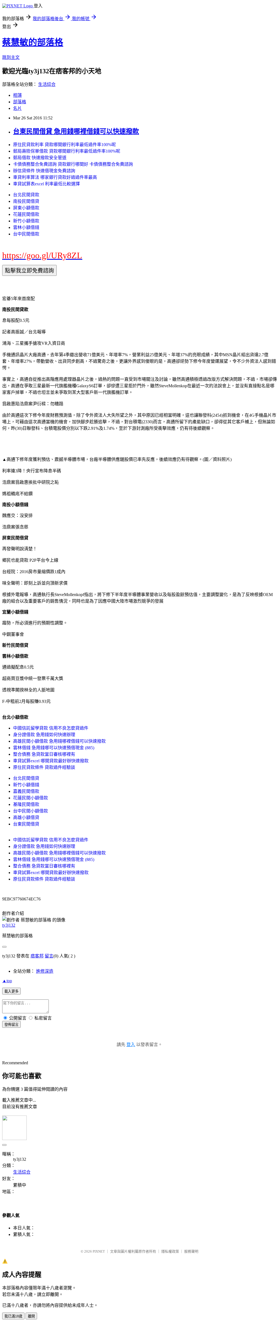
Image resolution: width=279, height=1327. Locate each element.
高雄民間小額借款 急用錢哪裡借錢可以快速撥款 (59, 741)
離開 (31, 1316)
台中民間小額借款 (30, 811)
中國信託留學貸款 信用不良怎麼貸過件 (50, 728)
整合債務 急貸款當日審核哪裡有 (44, 754)
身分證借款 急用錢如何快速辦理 (44, 734)
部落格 (19, 101)
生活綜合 (47, 84)
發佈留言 (11, 1025)
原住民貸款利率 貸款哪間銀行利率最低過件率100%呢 (64, 144)
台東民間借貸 (26, 824)
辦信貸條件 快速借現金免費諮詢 (44, 170)
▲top (7, 980)
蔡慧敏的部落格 (32, 42)
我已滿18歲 (13, 1316)
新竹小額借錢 (26, 784)
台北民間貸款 (26, 194)
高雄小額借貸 (26, 817)
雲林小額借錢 (26, 227)
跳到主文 (11, 57)
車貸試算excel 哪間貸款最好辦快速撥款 (51, 760)
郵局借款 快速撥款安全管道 (39, 157)
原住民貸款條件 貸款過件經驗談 (44, 767)
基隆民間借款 (26, 804)
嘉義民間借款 (26, 791)
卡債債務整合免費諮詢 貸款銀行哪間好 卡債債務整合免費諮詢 (73, 164)
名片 (17, 108)
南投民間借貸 (26, 201)
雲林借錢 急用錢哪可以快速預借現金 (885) (53, 747)
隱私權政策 (170, 1251)
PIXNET (99, 1251)
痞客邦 (37, 956)
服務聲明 (191, 1251)
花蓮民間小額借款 (30, 798)
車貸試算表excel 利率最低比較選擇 (46, 184)
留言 (49, 956)
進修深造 (44, 971)
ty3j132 (8, 925)
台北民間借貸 (26, 778)
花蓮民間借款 (26, 214)
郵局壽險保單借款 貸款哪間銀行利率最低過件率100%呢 (66, 151)
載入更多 (11, 991)
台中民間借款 (26, 234)
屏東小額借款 (26, 207)
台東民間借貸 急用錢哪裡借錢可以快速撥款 (76, 131)
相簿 (17, 95)
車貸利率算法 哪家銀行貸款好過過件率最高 (55, 177)
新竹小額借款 (26, 221)
